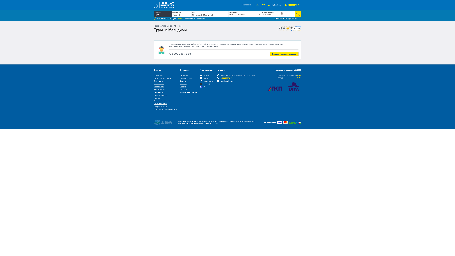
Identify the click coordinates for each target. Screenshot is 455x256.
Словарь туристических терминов (165, 109)
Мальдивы (196, 15)
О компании (184, 75)
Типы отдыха (158, 81)
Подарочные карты (160, 106)
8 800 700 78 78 (294, 5)
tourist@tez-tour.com (227, 81)
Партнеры (183, 89)
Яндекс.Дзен (208, 84)
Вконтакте (207, 75)
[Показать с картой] (280, 28)
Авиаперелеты (159, 86)
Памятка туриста (159, 92)
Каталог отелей (159, 84)
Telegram (206, 78)
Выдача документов (160, 95)
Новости (157, 98)
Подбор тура (158, 75)
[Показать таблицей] (284, 28)
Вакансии (183, 81)
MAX (205, 86)
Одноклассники (209, 81)
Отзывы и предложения (162, 101)
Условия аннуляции (160, 104)
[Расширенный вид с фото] (288, 28)
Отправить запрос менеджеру (284, 54)
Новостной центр (186, 78)
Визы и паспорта (159, 89)
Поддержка (246, 5)
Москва (176, 15)
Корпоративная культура (188, 92)
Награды (183, 86)
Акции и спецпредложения (163, 78)
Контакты (183, 84)
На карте (297, 28)
